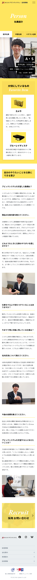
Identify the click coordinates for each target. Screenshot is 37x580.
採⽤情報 (5, 561)
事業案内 (5, 557)
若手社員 (6, 34)
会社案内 (5, 552)
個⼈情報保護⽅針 (10, 574)
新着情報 (5, 548)
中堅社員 (18, 34)
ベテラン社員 (31, 34)
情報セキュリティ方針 (25, 574)
